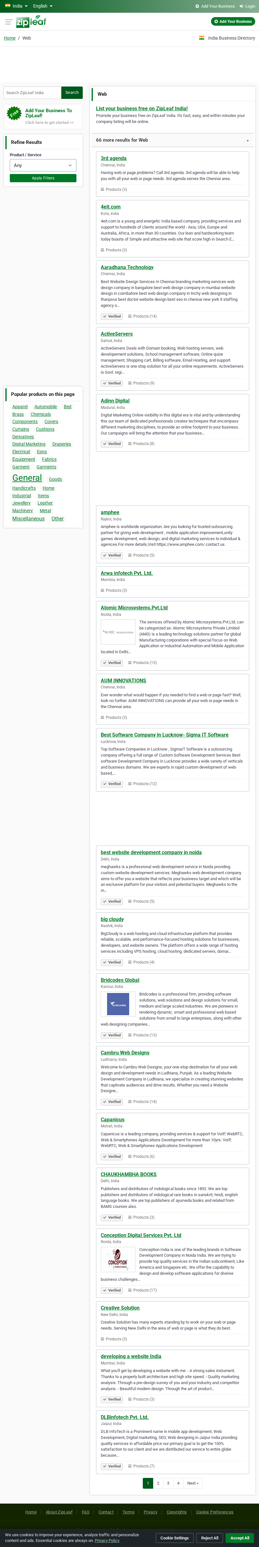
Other (57, 519)
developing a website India (131, 1356)
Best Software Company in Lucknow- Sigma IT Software (165, 735)
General (27, 478)
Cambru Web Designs (125, 1053)
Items (43, 495)
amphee (110, 512)
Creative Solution (120, 1308)
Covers (51, 421)
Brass (18, 414)
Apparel (19, 406)
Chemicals (41, 414)
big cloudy (112, 919)
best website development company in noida (151, 852)
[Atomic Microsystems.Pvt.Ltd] (120, 633)
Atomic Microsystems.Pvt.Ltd (134, 608)
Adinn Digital (115, 401)
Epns (42, 451)
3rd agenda (114, 158)
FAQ (85, 1512)
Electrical (21, 451)
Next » (192, 1483)
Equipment (23, 459)
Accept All (240, 1538)
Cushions (45, 429)
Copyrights (177, 1512)
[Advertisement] (129, 63)
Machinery (22, 510)
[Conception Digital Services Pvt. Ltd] (120, 1260)
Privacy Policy (107, 1540)
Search (72, 92)
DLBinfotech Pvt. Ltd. (125, 1417)
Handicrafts (24, 488)
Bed (67, 406)
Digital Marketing (28, 444)
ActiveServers (117, 334)
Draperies (61, 444)
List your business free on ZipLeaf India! (142, 109)
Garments (46, 466)
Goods (55, 479)
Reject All (209, 1538)
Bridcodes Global (120, 980)
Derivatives (23, 436)
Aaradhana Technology (127, 267)
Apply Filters (43, 178)
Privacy (151, 1512)
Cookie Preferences (215, 1512)
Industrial (21, 495)
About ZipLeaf (59, 1512)
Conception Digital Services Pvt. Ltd (141, 1235)
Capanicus (112, 1120)
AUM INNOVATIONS (123, 681)
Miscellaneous (28, 519)
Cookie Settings (174, 1538)
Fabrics (49, 459)
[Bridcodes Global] (120, 1005)
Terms (129, 1512)
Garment (21, 466)
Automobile (45, 406)
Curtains (20, 429)
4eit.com (111, 207)
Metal (45, 510)
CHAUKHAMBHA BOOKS (129, 1174)
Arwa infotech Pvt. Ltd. (127, 573)
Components (25, 421)
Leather (45, 503)
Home (9, 38)
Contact (106, 1512)
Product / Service (25, 154)
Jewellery (21, 503)
